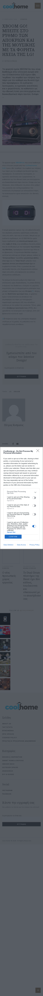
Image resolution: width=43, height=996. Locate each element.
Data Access (21, 545)
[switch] (34, 498)
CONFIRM (13, 537)
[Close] (38, 451)
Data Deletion (8, 545)
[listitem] (21, 492)
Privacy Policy (34, 545)
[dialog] (21, 498)
